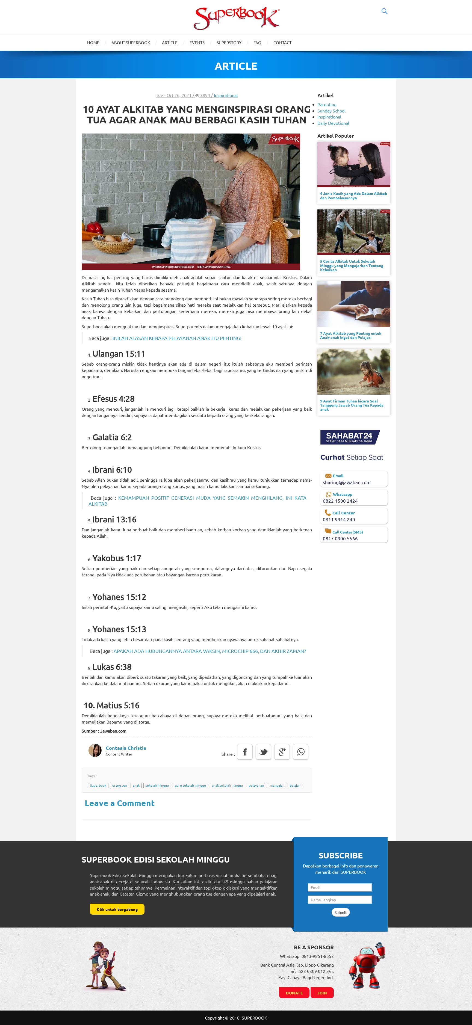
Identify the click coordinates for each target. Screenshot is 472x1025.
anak (136, 785)
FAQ (257, 42)
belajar (295, 785)
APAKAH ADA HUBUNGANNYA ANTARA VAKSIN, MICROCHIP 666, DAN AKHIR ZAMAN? (210, 651)
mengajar (277, 785)
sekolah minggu (157, 785)
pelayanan (256, 785)
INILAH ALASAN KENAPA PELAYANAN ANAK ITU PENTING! (177, 338)
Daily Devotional (333, 123)
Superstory (229, 42)
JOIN (322, 992)
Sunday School (331, 110)
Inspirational (226, 95)
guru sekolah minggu (190, 785)
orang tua (119, 785)
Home (93, 42)
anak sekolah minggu (227, 785)
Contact (282, 42)
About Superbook (130, 42)
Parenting (327, 104)
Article (170, 42)
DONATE (294, 992)
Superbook (98, 785)
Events (197, 42)
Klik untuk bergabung (117, 909)
